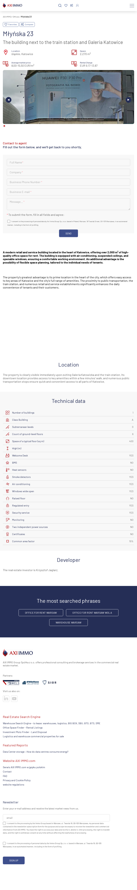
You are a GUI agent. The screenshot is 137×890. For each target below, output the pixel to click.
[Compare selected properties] (71, 5)
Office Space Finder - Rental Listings (23, 727)
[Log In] (77, 5)
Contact (7, 771)
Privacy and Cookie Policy (17, 780)
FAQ (5, 775)
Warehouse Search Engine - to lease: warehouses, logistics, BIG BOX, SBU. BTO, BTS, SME (51, 723)
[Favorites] (65, 5)
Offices (16, 16)
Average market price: (21, 62)
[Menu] (132, 5)
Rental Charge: (86, 62)
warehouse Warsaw (68, 622)
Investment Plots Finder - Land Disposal (25, 732)
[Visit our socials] (6, 698)
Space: (83, 51)
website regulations (13, 784)
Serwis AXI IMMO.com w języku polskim (24, 767)
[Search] (60, 5)
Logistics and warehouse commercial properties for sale (33, 736)
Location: (15, 51)
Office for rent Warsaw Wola (92, 612)
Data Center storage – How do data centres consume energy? (35, 751)
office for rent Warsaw (41, 612)
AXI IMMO (7, 16)
